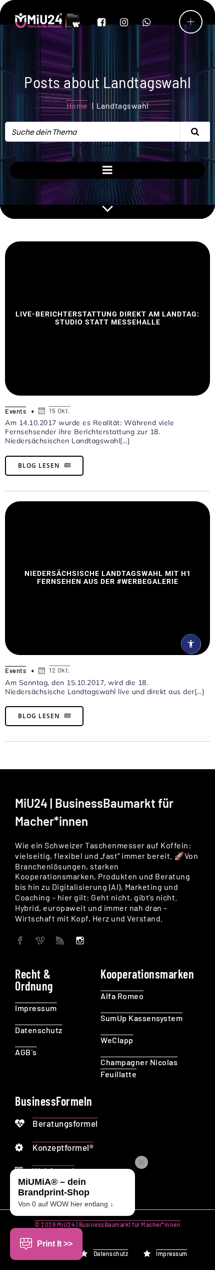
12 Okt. (59, 670)
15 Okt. (59, 411)
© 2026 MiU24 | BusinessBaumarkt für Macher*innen (107, 1224)
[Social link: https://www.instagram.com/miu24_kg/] (130, 22)
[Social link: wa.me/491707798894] (153, 22)
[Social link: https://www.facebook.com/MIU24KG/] (107, 22)
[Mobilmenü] (190, 22)
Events (15, 411)
